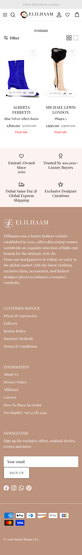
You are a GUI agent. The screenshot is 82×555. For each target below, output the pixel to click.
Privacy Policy (15, 382)
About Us (11, 374)
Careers (10, 397)
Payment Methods (18, 338)
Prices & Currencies (20, 315)
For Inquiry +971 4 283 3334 (25, 412)
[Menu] (5, 15)
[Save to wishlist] (33, 52)
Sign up (17, 473)
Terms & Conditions (20, 346)
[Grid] (69, 38)
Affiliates (11, 389)
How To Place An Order (23, 405)
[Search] (15, 15)
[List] (75, 38)
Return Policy (15, 331)
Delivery (11, 323)
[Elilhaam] (37, 14)
